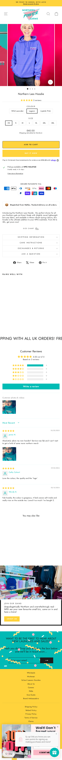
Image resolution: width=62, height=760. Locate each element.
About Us (31, 684)
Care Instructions (31, 242)
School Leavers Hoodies (31, 680)
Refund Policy (31, 710)
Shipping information (31, 237)
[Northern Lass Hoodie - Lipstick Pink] (11, 321)
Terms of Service (31, 717)
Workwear (31, 676)
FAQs (31, 691)
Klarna (31, 721)
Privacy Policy (31, 714)
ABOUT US (12, 619)
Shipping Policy (31, 706)
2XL (44, 123)
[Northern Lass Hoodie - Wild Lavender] (4, 321)
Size (31, 118)
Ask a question (31, 254)
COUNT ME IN (45, 752)
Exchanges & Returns (31, 248)
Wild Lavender (17, 111)
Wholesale (31, 672)
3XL (52, 123)
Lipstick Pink (46, 111)
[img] (8, 431)
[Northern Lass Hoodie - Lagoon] (7, 321)
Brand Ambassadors (31, 698)
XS (9, 123)
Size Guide (31, 695)
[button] (27, 100)
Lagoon (32, 111)
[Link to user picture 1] (9, 454)
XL (36, 123)
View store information (15, 173)
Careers (31, 687)
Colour (31, 106)
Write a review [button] (31, 386)
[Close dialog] (57, 727)
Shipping (22, 133)
